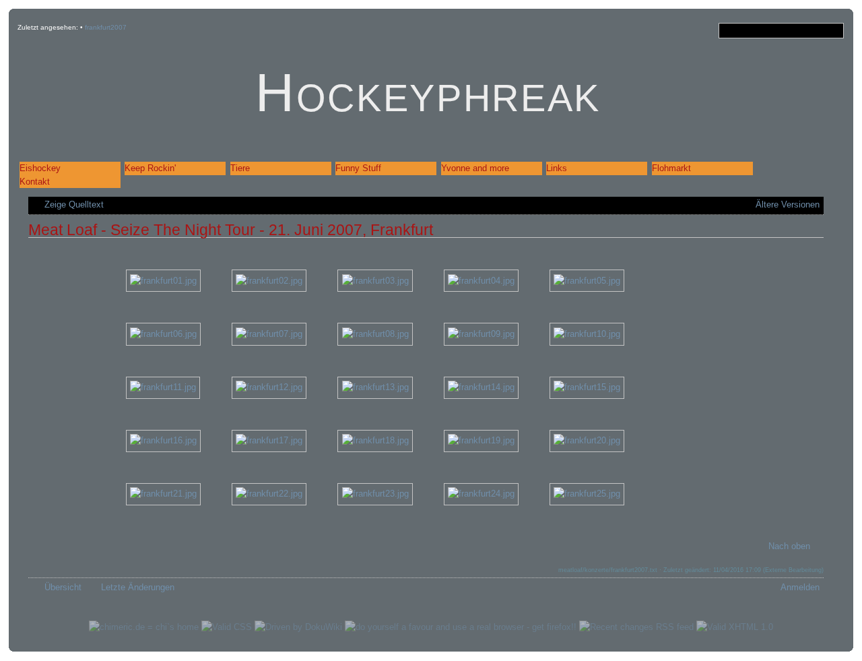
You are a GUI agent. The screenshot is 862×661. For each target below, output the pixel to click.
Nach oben (789, 546)
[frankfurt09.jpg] (481, 334)
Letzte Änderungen (137, 587)
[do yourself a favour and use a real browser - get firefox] (460, 627)
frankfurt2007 (106, 27)
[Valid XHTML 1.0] (734, 627)
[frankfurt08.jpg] (374, 334)
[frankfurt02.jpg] (269, 280)
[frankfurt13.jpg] (374, 387)
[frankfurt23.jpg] (374, 494)
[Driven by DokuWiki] (298, 627)
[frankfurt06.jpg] (163, 334)
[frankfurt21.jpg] (163, 494)
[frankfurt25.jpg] (586, 494)
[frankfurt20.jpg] (586, 440)
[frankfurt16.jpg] (163, 440)
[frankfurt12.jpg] (269, 387)
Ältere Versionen (788, 204)
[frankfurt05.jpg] (586, 280)
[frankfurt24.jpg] (481, 494)
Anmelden (800, 587)
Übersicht (62, 587)
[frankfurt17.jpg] (269, 440)
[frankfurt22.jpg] (269, 494)
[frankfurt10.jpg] (586, 334)
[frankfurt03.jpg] (374, 280)
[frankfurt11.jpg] (163, 387)
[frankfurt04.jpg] (481, 280)
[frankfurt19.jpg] (481, 440)
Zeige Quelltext (74, 204)
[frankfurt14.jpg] (481, 387)
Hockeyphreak (428, 93)
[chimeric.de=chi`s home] (144, 627)
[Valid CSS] (226, 627)
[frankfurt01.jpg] (163, 280)
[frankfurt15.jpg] (586, 387)
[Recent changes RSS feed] (636, 627)
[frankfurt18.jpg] (374, 440)
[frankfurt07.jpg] (269, 334)
